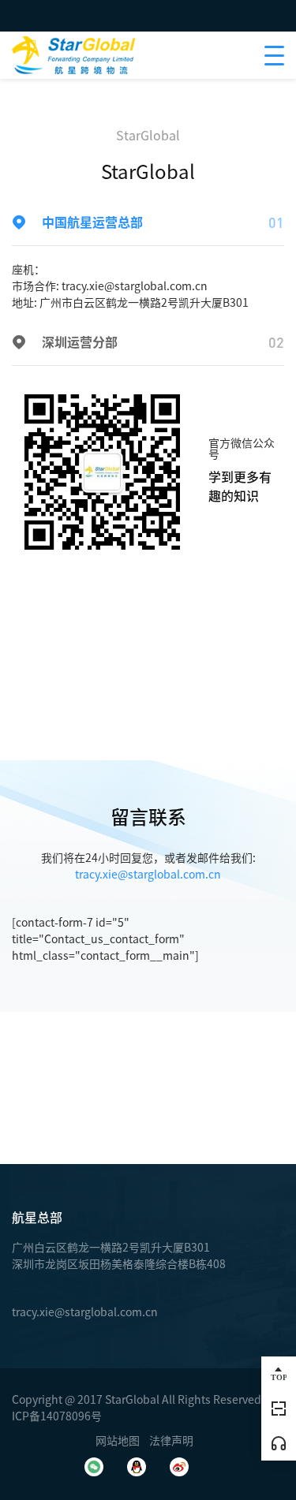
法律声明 (171, 1440)
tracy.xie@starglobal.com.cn (135, 286)
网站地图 (118, 1440)
